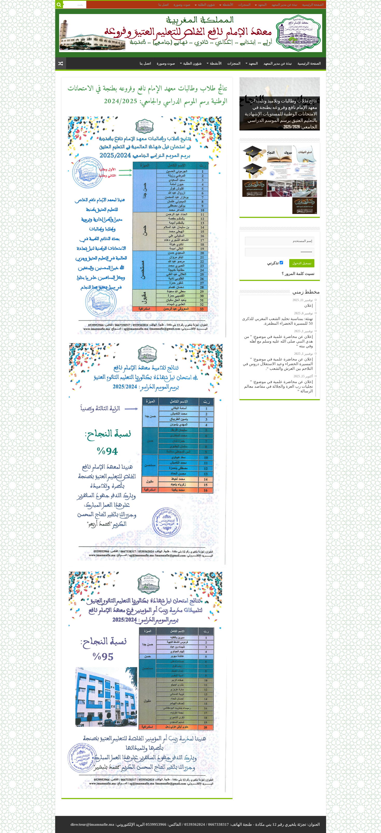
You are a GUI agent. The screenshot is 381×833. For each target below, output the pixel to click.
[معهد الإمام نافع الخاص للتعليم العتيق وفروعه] (190, 32)
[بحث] (59, 5)
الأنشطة (228, 4)
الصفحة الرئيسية (312, 4)
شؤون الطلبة (206, 4)
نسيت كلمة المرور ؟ (298, 274)
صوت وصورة (182, 4)
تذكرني (273, 263)
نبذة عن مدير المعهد (284, 4)
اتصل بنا (163, 4)
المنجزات (244, 4)
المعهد (262, 4)
